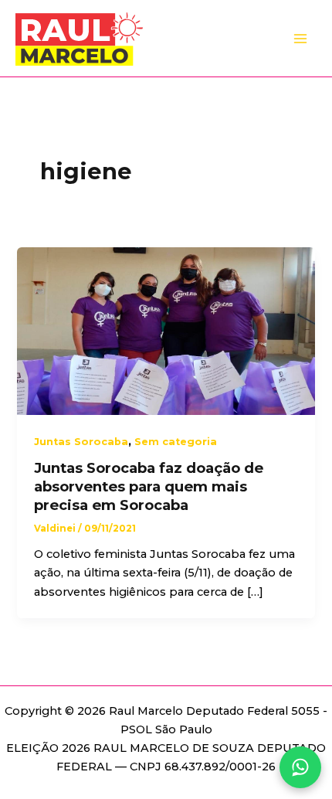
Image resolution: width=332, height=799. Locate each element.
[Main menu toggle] (300, 38)
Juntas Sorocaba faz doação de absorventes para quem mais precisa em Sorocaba (148, 486)
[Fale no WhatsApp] (300, 767)
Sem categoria (175, 441)
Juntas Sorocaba (81, 441)
